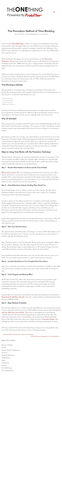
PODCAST (26, 393)
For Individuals (6, 395)
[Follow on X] (13, 415)
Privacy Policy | (26, 432)
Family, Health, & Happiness (11, 350)
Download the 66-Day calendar (13, 297)
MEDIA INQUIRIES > (50, 414)
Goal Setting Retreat (7, 399)
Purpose (4, 365)
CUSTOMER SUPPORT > (51, 389)
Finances (4, 352)
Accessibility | (40, 432)
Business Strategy (7, 345)
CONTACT (26, 401)
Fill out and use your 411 (11, 172)
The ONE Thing (7, 368)
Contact (33, 460)
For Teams (5, 393)
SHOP (25, 397)
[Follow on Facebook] (10, 415)
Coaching (5, 397)
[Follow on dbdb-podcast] (4, 415)
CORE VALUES (27, 399)
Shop (33, 463)
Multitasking (5, 358)
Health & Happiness (8, 355)
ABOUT (26, 392)
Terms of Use (19, 432)
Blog (25, 395)
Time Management (32, 34)
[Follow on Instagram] (7, 415)
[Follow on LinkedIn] (4, 418)
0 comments (44, 34)
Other (3, 360)
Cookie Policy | (33, 432)
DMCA (44, 432)
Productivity (5, 363)
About (33, 455)
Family (4, 347)
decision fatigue (49, 319)
